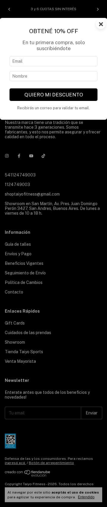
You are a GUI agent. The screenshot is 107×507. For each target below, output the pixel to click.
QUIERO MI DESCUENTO (53, 95)
